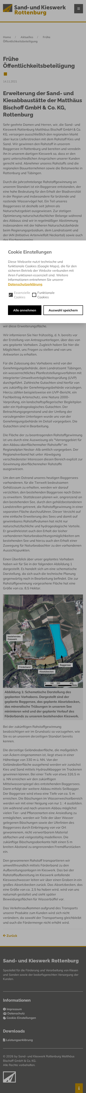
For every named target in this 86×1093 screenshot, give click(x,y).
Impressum (14, 1009)
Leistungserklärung (19, 1040)
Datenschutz (16, 1013)
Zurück (11, 936)
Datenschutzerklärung (25, 284)
